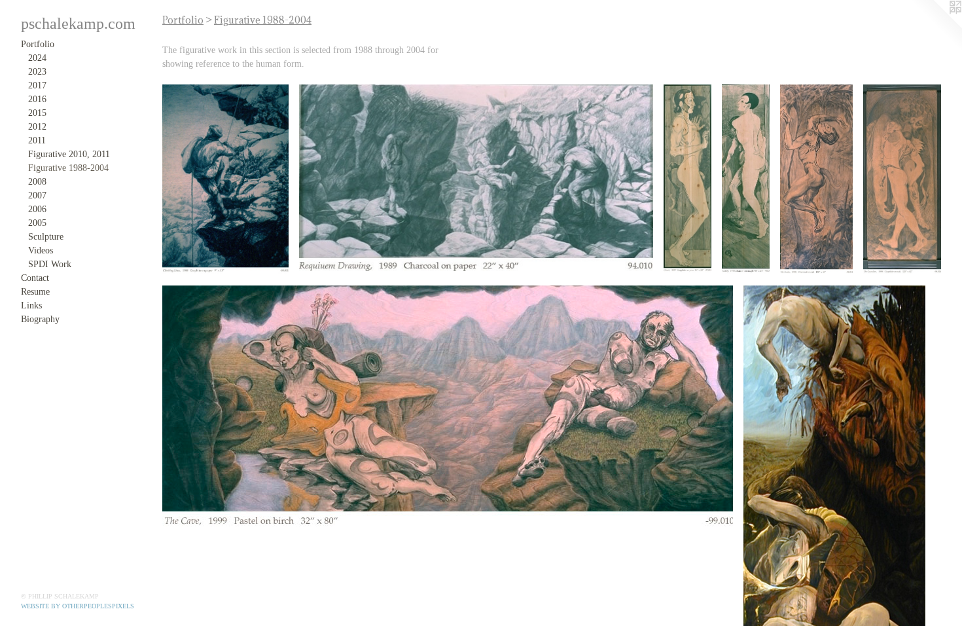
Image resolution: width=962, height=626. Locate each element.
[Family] (746, 179)
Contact (35, 278)
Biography (40, 319)
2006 (37, 209)
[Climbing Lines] (225, 179)
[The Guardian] (902, 179)
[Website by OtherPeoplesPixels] (936, 26)
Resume (35, 292)
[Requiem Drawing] (476, 179)
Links (31, 305)
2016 (37, 99)
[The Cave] (447, 407)
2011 (37, 140)
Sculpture (45, 237)
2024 (37, 58)
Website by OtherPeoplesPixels (77, 606)
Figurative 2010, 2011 (69, 154)
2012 (37, 127)
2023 (37, 72)
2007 (37, 195)
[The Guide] (816, 179)
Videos (40, 250)
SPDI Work (49, 264)
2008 (37, 182)
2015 (37, 113)
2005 (37, 223)
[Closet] (687, 179)
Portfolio (37, 44)
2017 (37, 85)
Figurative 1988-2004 (68, 168)
